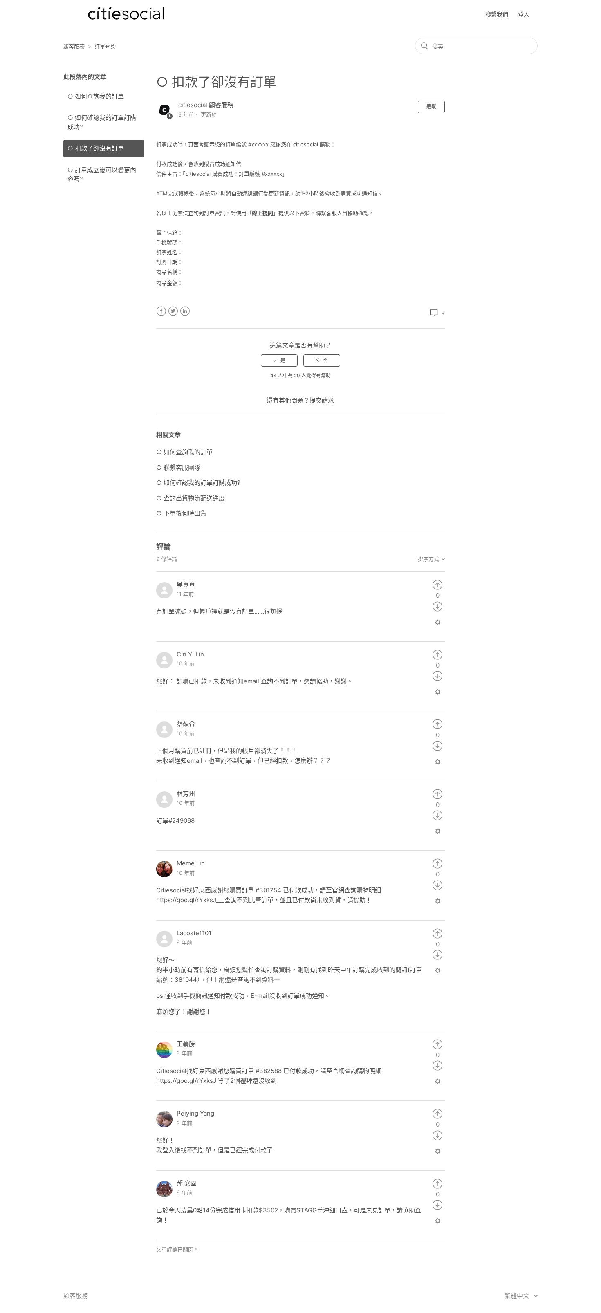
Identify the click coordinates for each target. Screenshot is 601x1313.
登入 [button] (523, 14)
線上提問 (262, 213)
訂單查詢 (105, 46)
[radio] (279, 360)
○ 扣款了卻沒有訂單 (95, 148)
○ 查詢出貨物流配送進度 (190, 498)
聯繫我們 (496, 14)
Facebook (161, 311)
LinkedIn (185, 311)
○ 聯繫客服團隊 (178, 467)
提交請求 (321, 400)
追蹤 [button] (431, 106)
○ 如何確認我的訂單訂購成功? (101, 122)
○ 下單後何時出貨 (181, 513)
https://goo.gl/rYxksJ (186, 1080)
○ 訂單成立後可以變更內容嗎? (101, 174)
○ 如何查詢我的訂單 (95, 96)
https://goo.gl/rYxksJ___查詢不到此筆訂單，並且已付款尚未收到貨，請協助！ (264, 900)
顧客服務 (74, 46)
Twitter (173, 311)
